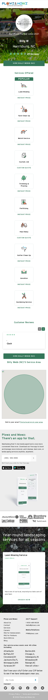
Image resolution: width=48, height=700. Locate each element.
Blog (5, 641)
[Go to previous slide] (39, 329)
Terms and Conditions (30, 694)
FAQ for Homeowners (12, 633)
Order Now (24, 600)
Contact (7, 625)
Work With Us (9, 638)
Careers (7, 630)
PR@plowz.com (32, 634)
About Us (7, 623)
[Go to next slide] (43, 329)
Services (7, 628)
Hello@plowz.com (33, 625)
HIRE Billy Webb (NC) (24, 63)
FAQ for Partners (10, 636)
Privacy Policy (14, 694)
